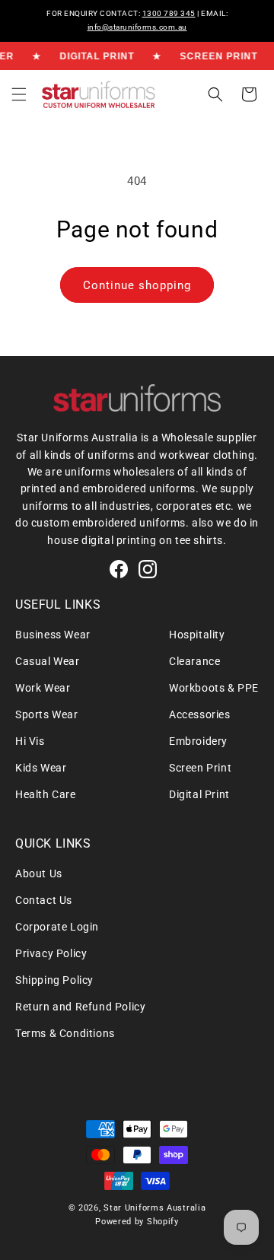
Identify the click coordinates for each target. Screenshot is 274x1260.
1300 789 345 (169, 13)
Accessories (200, 714)
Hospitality (197, 634)
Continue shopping (137, 285)
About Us (38, 873)
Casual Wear (47, 661)
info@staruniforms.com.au (137, 27)
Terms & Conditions (65, 1033)
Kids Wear (40, 768)
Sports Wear (46, 714)
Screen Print (200, 768)
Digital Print (199, 794)
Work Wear (42, 688)
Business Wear (53, 634)
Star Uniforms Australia (155, 1208)
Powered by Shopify (137, 1222)
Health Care (45, 794)
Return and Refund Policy (80, 1007)
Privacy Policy (51, 953)
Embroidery (198, 741)
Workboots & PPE (214, 688)
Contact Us (43, 900)
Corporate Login (57, 927)
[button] (19, 94)
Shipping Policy (54, 980)
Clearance (194, 661)
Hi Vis (30, 741)
